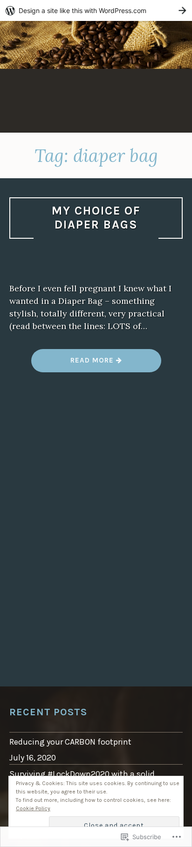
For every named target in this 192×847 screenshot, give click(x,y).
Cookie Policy (33, 808)
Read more (73, 364)
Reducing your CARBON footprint (70, 742)
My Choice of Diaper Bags (96, 218)
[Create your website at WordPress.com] (96, 10)
